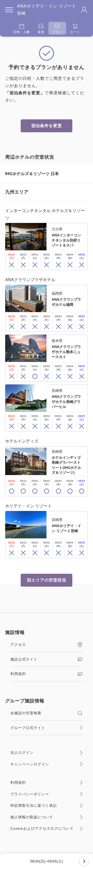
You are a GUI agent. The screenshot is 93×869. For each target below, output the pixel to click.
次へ (84, 861)
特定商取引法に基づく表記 (33, 805)
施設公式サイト (23, 659)
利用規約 (18, 674)
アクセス (18, 644)
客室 (41, 32)
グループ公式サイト (27, 728)
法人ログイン (22, 752)
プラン (57, 32)
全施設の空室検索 (25, 713)
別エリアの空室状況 (46, 580)
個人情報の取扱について (31, 817)
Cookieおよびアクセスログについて (42, 828)
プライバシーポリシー (29, 794)
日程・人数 (21, 32)
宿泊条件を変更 (46, 125)
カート (75, 32)
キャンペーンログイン (29, 764)
